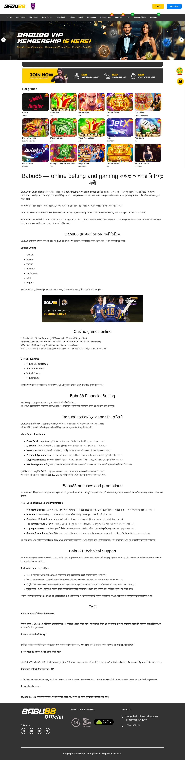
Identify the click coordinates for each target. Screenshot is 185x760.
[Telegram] (39, 731)
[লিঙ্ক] (21, 6)
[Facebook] (23, 731)
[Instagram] (31, 731)
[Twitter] (47, 731)
